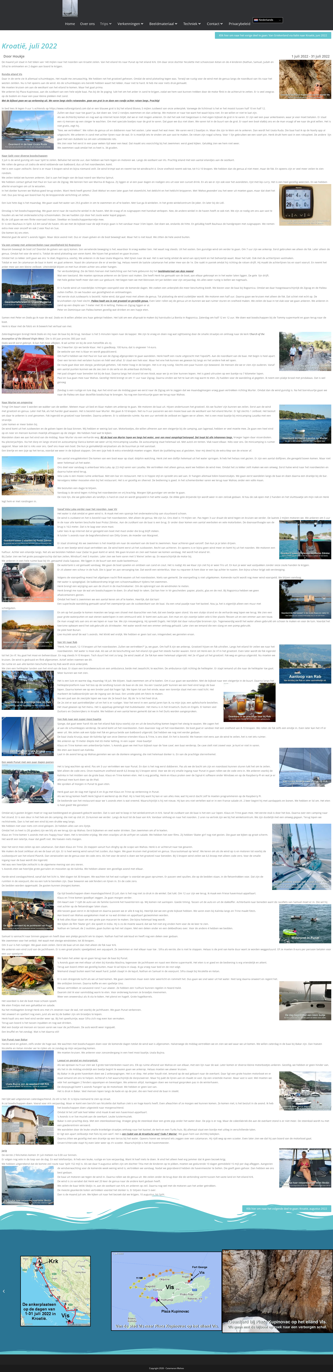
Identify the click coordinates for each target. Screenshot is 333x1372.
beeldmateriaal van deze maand (175, 271)
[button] (4, 1291)
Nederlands (265, 19)
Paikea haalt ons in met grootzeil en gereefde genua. (120, 300)
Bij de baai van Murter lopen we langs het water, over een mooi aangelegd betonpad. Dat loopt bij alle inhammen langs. (167, 437)
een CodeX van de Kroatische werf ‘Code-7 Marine (149, 1134)
